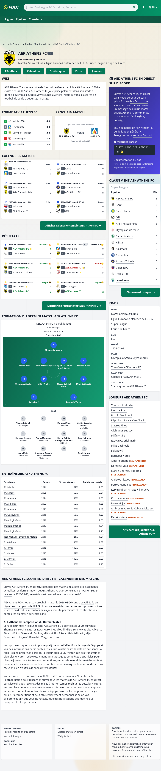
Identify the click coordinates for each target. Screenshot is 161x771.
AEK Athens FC (124, 198)
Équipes (21, 19)
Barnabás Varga (120, 455)
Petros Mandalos (121, 484)
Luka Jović (117, 450)
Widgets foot (64, 736)
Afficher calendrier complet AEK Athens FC (72, 225)
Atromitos (122, 255)
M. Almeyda (10, 498)
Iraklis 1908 (80, 590)
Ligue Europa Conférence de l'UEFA (67, 63)
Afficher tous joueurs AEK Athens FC (139, 531)
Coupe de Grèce (115, 63)
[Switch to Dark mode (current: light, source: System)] (144, 7)
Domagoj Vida (119, 465)
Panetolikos (123, 211)
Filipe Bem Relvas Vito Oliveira (128, 420)
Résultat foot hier (13, 744)
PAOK (119, 205)
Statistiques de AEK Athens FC (128, 386)
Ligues (9, 19)
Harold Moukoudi (121, 415)
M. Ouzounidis (11, 514)
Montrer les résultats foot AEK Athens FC (73, 305)
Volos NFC (122, 267)
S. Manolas (10, 553)
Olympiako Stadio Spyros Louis (129, 358)
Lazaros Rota (119, 410)
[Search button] (134, 7)
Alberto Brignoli (120, 460)
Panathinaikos (124, 236)
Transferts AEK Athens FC (126, 367)
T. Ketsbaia (10, 542)
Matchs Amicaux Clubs (31, 63)
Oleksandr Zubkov (122, 430)
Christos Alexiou (120, 479)
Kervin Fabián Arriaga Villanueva (130, 489)
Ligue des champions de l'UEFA (22, 606)
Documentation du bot (127, 160)
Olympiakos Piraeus (127, 230)
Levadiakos (122, 280)
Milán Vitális (118, 435)
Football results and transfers (19, 731)
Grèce (114, 339)
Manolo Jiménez (12, 520)
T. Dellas (8, 564)
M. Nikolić (9, 487)
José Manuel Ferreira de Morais (20, 536)
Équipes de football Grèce (48, 44)
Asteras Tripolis (125, 261)
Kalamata (121, 249)
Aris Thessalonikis (126, 223)
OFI (118, 217)
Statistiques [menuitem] (57, 71)
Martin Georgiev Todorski (126, 471)
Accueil (7, 44)
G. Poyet (8, 547)
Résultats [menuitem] (11, 71)
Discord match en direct (70, 731)
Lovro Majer (118, 503)
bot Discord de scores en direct (131, 103)
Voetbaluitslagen (13, 736)
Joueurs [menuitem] (97, 71)
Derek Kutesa (119, 517)
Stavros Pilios (119, 425)
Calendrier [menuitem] (33, 71)
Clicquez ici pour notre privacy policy (131, 756)
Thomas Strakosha (122, 405)
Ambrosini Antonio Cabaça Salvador (132, 508)
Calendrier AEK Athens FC (126, 377)
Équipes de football (23, 44)
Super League (97, 63)
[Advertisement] (80, 34)
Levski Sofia (87, 602)
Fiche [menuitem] (78, 71)
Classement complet (139, 292)
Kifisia (119, 242)
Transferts (35, 19)
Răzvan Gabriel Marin (123, 440)
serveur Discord (142, 135)
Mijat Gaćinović (120, 445)
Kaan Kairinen (119, 498)
